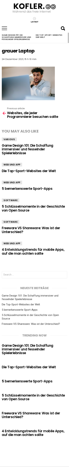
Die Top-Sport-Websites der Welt (49, 36)
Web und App (12, 164)
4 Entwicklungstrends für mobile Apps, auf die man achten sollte (33, 251)
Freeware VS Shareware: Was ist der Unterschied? (31, 230)
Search (62, 28)
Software (11, 200)
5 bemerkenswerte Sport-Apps (27, 188)
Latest (34, 21)
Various (9, 139)
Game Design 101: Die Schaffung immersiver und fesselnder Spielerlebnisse (16, 37)
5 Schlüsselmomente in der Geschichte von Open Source (33, 208)
